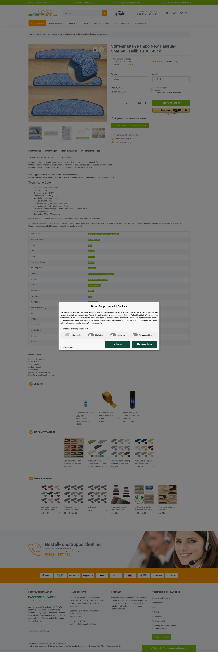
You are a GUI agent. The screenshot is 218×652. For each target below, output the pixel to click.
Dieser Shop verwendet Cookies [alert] (109, 306)
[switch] (68, 334)
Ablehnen (118, 344)
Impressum (83, 329)
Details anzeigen (66, 347)
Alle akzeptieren (144, 344)
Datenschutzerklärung (69, 329)
